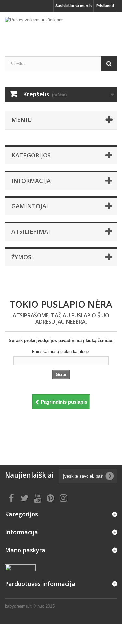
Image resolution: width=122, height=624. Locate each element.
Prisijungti (105, 5)
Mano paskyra (25, 550)
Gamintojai (29, 206)
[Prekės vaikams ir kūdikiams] (61, 28)
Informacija (31, 181)
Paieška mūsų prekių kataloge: (61, 351)
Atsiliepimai (30, 231)
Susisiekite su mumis (73, 5)
